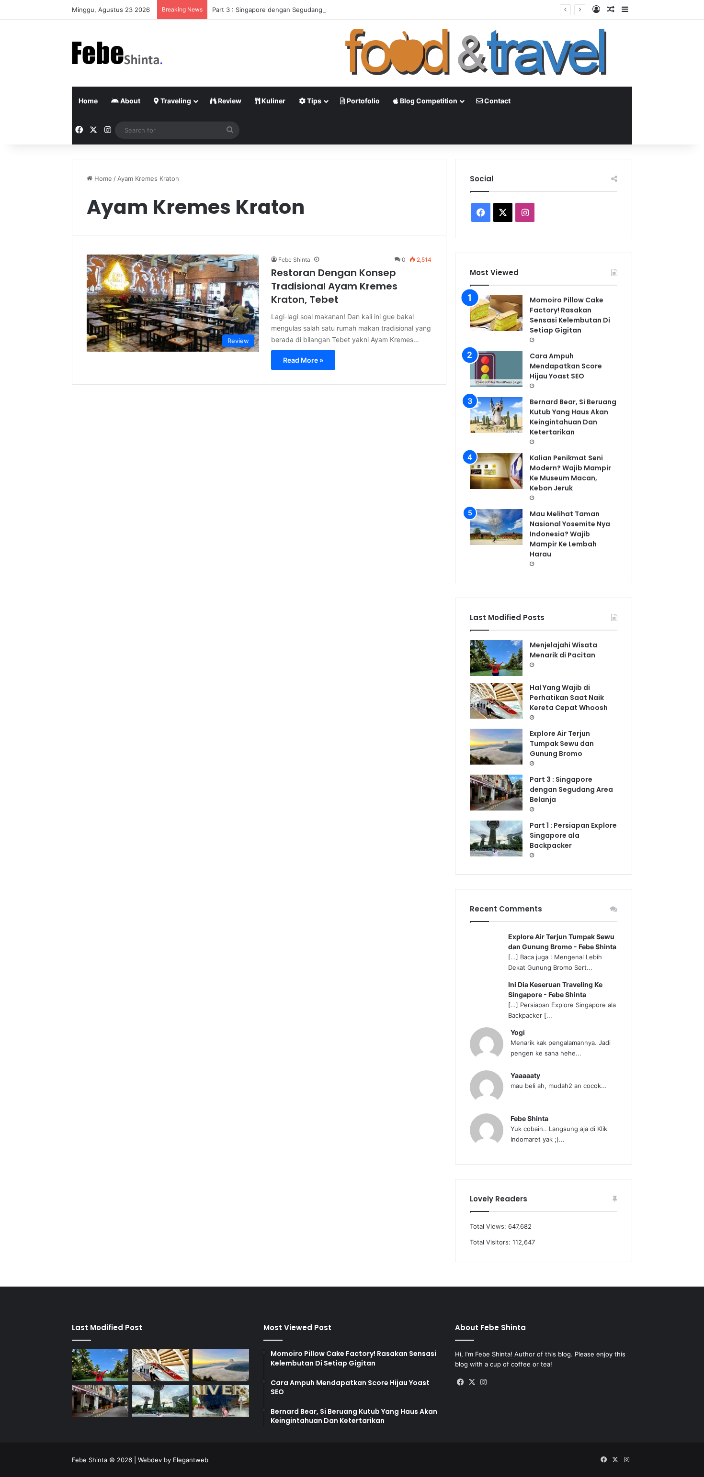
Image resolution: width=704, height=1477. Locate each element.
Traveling (175, 101)
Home (88, 101)
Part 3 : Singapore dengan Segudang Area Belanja (286, 9)
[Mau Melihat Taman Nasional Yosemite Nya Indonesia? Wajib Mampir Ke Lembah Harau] (496, 527)
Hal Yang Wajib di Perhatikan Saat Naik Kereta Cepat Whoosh (569, 697)
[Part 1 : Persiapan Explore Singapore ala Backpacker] (496, 838)
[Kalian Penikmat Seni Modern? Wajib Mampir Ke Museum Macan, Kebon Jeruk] (496, 471)
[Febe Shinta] (117, 53)
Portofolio (362, 101)
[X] (472, 1382)
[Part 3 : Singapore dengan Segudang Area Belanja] (496, 793)
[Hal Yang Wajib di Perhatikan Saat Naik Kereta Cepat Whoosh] (496, 701)
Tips (313, 101)
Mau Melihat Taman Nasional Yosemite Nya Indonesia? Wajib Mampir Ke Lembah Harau (570, 534)
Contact (497, 101)
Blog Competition (427, 101)
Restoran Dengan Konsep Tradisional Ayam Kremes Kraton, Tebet (334, 286)
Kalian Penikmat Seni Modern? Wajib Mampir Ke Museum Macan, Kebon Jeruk (570, 473)
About (129, 101)
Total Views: (489, 1226)
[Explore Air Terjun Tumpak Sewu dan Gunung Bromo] (496, 747)
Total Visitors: (491, 1242)
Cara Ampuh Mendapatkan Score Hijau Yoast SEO (566, 366)
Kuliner (272, 101)
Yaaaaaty (525, 1075)
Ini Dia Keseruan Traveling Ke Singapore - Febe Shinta (555, 989)
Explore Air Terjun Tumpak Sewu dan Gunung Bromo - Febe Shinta (562, 942)
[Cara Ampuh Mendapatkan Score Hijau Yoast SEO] (496, 369)
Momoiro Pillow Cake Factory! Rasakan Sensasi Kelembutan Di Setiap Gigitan (570, 315)
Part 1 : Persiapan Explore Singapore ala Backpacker (573, 835)
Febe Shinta (294, 259)
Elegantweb (190, 1460)
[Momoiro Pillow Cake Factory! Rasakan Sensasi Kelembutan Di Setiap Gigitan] (496, 313)
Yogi (518, 1032)
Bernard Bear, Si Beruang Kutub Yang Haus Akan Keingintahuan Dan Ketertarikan (573, 417)
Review (228, 101)
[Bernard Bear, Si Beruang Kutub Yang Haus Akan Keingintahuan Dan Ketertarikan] (496, 415)
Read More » (303, 360)
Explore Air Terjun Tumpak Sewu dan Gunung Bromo (562, 743)
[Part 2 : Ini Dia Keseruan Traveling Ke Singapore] (221, 1401)
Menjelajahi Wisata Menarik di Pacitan (563, 650)
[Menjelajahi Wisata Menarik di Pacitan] (496, 658)
